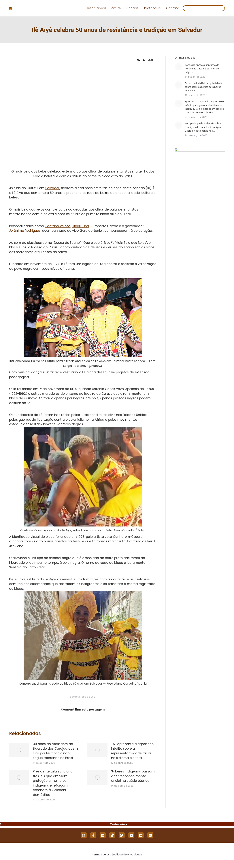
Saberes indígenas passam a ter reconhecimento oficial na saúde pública (133, 776)
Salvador (52, 188)
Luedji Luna (80, 226)
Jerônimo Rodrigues (25, 230)
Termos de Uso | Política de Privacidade (117, 854)
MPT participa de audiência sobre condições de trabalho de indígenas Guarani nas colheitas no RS (204, 127)
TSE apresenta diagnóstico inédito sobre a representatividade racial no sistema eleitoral (132, 751)
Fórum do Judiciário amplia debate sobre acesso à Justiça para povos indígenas (203, 87)
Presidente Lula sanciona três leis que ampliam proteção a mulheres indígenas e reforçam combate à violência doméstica (53, 783)
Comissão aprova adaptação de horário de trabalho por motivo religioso (202, 68)
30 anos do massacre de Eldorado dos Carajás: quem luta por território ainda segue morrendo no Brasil (55, 751)
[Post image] (19, 750)
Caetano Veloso (57, 226)
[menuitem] (96, 8)
